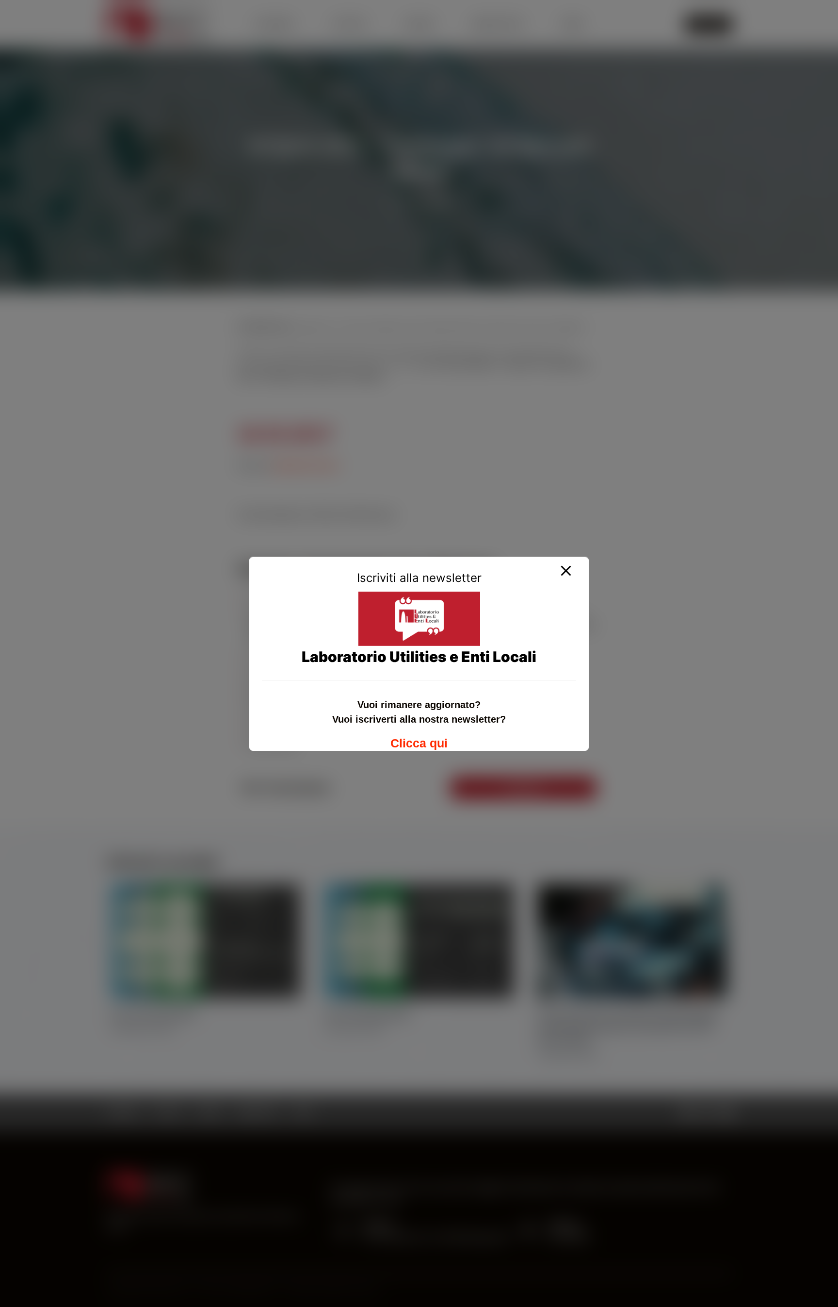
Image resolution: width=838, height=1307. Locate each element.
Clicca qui (419, 743)
